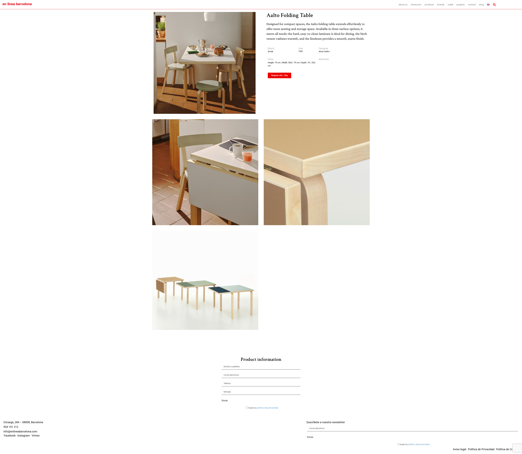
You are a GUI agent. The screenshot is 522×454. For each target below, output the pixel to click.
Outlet (450, 4)
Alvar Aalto (324, 51)
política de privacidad (267, 407)
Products (429, 4)
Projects (461, 4)
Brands (440, 4)
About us (403, 4)
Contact (472, 4)
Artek (270, 51)
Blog (481, 4)
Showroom (416, 4)
